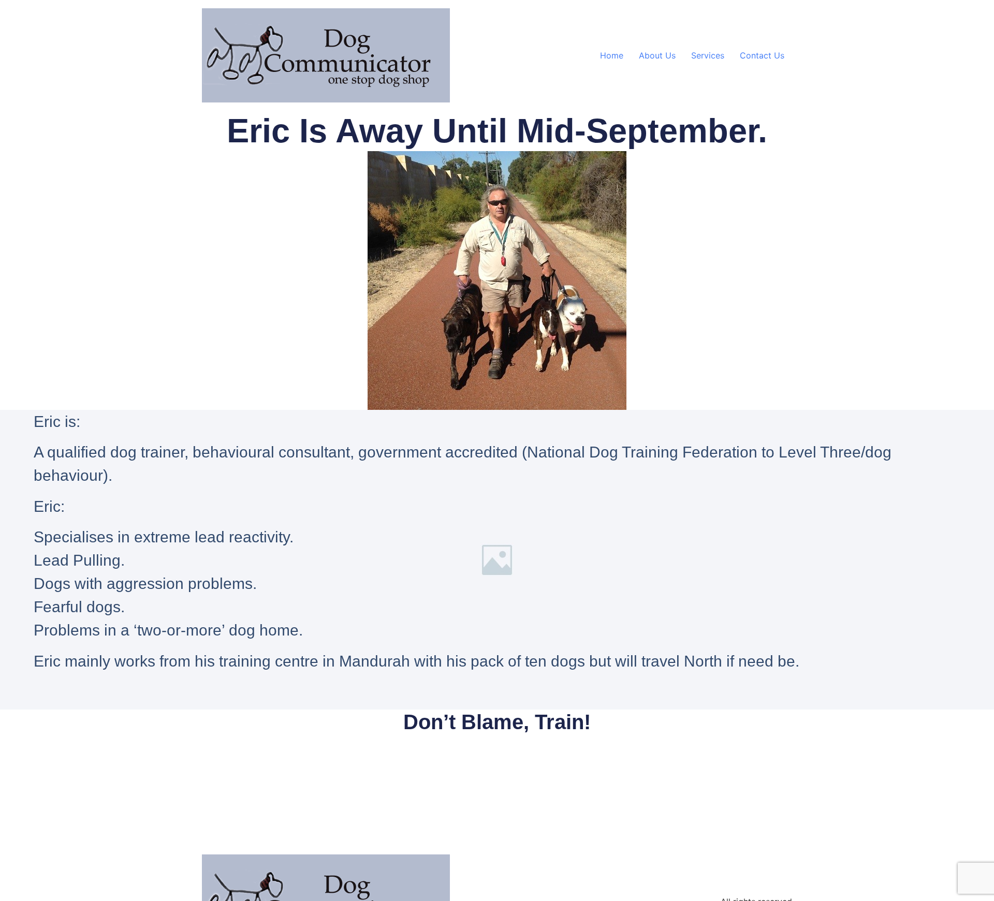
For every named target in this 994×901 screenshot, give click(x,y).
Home (611, 55)
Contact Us (762, 55)
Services (707, 55)
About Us (657, 55)
